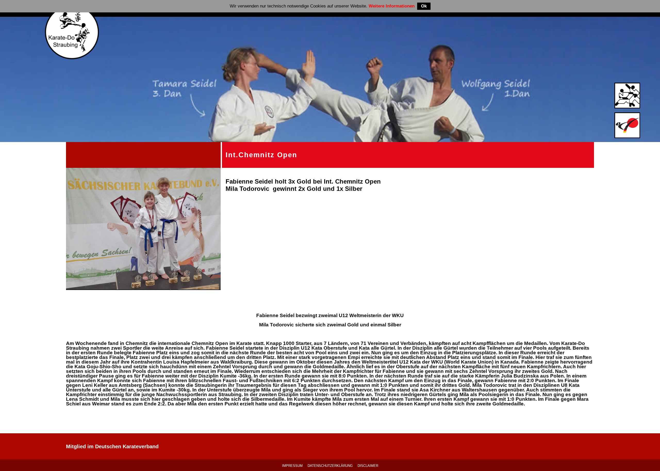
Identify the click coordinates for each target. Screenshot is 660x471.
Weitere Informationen (392, 6)
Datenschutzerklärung (330, 466)
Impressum (292, 466)
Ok (424, 6)
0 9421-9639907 (404, 446)
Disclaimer (368, 466)
